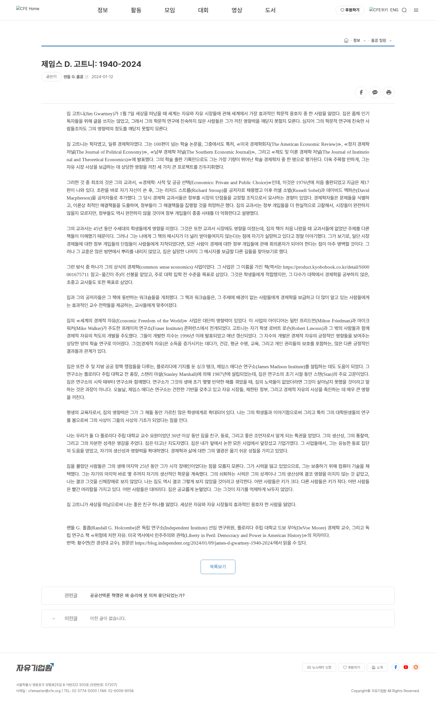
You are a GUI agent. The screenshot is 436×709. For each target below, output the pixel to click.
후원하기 (352, 10)
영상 (237, 10)
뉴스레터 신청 (321, 667)
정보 (102, 10)
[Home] (346, 40)
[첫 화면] (27, 10)
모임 (170, 10)
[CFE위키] (378, 10)
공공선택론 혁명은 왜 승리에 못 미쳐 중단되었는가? (137, 595)
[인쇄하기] (389, 92)
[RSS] (416, 667)
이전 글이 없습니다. (108, 618)
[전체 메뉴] (416, 10)
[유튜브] (406, 667)
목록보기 (218, 566)
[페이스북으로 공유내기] (361, 92)
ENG (394, 10)
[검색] (404, 10)
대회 (203, 10)
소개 (380, 667)
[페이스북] (396, 667)
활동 (136, 10)
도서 (270, 10)
